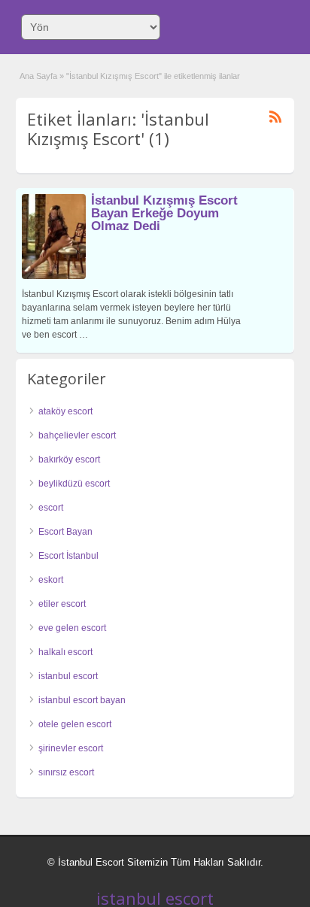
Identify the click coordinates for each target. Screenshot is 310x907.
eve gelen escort (72, 628)
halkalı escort (65, 652)
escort (50, 507)
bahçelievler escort (77, 435)
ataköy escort (65, 411)
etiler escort (62, 604)
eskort (50, 580)
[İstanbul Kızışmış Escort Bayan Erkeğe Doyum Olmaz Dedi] (54, 276)
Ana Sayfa (38, 75)
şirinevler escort (70, 748)
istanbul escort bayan (82, 700)
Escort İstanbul (68, 556)
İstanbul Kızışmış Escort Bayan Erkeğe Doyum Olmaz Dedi (164, 213)
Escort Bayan (65, 531)
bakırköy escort (69, 459)
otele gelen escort (74, 724)
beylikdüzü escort (74, 483)
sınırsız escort (66, 772)
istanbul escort (68, 676)
